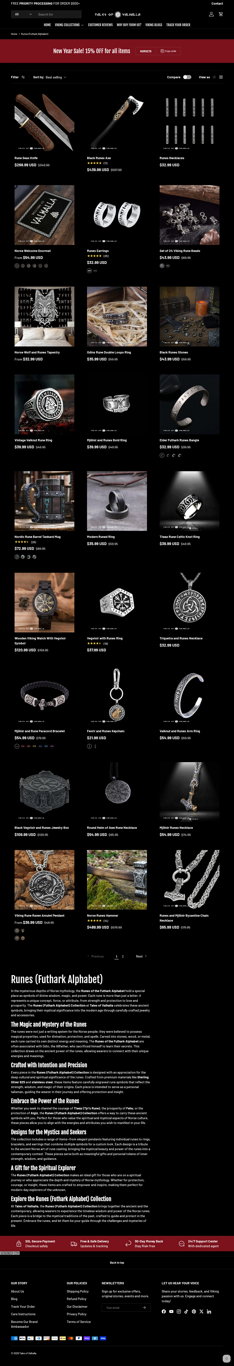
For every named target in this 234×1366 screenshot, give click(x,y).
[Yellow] (34, 746)
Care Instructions (23, 1314)
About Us (17, 1291)
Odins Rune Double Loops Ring (109, 352)
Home (14, 34)
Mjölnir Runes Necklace (176, 827)
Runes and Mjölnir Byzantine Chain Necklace (184, 917)
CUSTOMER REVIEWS (100, 25)
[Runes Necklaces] (189, 122)
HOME (47, 25)
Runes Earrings (98, 251)
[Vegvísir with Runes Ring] (117, 602)
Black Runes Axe (99, 158)
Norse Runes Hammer (102, 915)
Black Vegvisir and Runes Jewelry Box (42, 827)
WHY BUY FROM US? (129, 25)
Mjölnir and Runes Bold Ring (107, 440)
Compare (173, 77)
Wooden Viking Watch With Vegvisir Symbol (40, 640)
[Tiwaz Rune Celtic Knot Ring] (189, 501)
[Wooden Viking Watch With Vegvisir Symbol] (44, 602)
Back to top (117, 1262)
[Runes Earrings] (117, 215)
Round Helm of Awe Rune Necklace (112, 827)
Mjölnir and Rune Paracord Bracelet (40, 731)
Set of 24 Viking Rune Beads (180, 251)
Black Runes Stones (174, 352)
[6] (46, 266)
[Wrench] (34, 557)
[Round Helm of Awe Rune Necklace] (117, 792)
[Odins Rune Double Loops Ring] (117, 316)
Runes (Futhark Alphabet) (34, 34)
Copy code (170, 51)
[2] (23, 266)
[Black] (95, 271)
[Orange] (29, 746)
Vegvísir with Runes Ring (105, 638)
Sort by (38, 77)
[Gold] (168, 266)
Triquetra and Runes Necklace (181, 638)
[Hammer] (23, 557)
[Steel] (95, 746)
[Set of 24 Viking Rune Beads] (189, 215)
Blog (14, 1299)
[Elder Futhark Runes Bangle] (189, 404)
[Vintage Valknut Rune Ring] (44, 404)
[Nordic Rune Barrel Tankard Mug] (44, 501)
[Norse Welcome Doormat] (44, 215)
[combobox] (46, 14)
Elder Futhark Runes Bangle (179, 440)
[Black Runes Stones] (189, 316)
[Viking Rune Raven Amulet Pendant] (44, 880)
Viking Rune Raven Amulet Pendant (39, 915)
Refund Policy (76, 1299)
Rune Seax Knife (26, 158)
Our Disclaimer (77, 1306)
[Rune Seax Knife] (44, 122)
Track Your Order (23, 1306)
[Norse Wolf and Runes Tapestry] (44, 316)
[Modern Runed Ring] (117, 501)
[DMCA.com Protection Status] (10, 1254)
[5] (40, 266)
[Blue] (40, 746)
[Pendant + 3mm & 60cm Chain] (23, 938)
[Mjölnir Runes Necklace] (189, 792)
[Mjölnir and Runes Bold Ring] (117, 404)
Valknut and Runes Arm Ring (180, 731)
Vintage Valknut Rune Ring (33, 440)
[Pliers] (29, 557)
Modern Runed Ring (101, 537)
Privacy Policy (77, 1314)
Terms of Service (79, 1322)
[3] (29, 266)
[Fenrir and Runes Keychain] (117, 695)
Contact (217, 3)
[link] (95, 956)
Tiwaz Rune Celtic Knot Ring (180, 537)
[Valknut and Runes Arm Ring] (189, 695)
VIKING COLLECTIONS (67, 25)
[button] (221, 14)
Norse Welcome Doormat (33, 251)
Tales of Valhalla (27, 1353)
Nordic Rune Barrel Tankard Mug (38, 537)
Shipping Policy (78, 1291)
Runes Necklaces (172, 158)
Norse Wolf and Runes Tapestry (37, 352)
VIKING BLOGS (153, 25)
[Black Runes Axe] (117, 122)
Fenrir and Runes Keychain (105, 731)
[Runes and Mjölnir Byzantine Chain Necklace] (189, 880)
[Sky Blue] (46, 746)
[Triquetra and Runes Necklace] (189, 602)
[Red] (23, 746)
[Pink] (52, 746)
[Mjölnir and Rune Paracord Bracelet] (44, 695)
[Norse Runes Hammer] (117, 880)
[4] (34, 266)
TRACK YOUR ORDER (178, 25)
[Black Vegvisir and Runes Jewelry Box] (44, 792)
